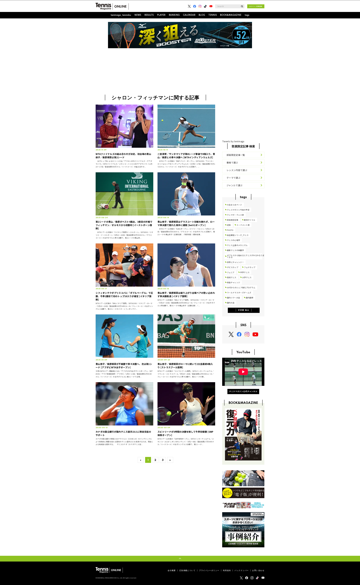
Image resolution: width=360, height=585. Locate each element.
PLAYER (161, 15)
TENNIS (212, 15)
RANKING (174, 15)
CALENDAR (189, 15)
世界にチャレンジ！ (235, 262)
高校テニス (231, 277)
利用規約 (227, 570)
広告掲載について (187, 570)
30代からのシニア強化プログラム (241, 287)
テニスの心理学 (233, 240)
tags (247, 15)
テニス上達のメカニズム (237, 245)
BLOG (202, 15)
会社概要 (172, 570)
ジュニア (230, 272)
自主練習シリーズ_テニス (237, 235)
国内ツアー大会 (233, 297)
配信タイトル (249, 220)
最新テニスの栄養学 (235, 250)
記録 (229, 225)
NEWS (137, 15)
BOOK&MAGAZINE (230, 15)
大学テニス (247, 277)
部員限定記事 (232, 220)
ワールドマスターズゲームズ (239, 292)
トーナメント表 (243, 225)
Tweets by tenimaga (233, 141)
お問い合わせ (258, 570)
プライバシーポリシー (209, 570)
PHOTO (230, 230)
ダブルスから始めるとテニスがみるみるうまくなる (245, 256)
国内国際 (249, 297)
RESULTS (149, 15)
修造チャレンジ (233, 282)
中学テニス (245, 272)
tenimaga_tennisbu (121, 15)
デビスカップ (232, 267)
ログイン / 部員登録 (255, 6)
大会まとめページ (234, 204)
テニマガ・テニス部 (235, 215)
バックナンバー (241, 570)
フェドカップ (249, 267)
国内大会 (230, 302)
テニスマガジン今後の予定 (238, 209)
